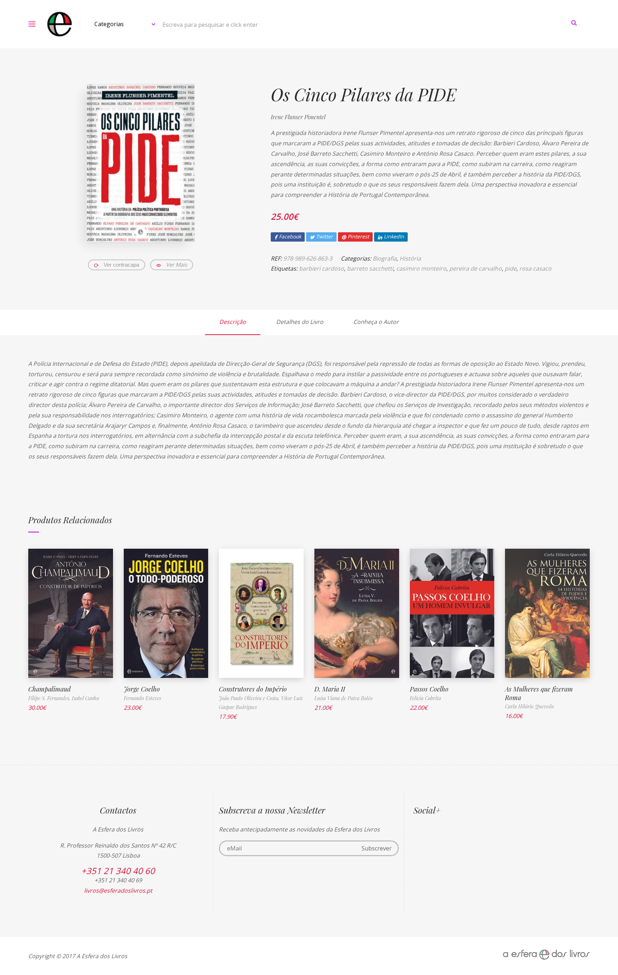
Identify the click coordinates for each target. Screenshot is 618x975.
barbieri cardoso (321, 268)
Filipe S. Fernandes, (50, 698)
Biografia (385, 258)
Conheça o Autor (376, 322)
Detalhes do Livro (299, 322)
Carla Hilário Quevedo (529, 706)
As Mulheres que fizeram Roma (539, 693)
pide (510, 268)
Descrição (232, 322)
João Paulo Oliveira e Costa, (250, 698)
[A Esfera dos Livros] (59, 24)
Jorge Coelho (142, 689)
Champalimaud (49, 689)
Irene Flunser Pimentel (298, 117)
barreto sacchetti (370, 268)
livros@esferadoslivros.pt (118, 890)
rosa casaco (535, 268)
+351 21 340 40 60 (118, 871)
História (410, 258)
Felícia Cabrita (425, 698)
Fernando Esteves (142, 698)
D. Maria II (329, 689)
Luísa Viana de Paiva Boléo (343, 698)
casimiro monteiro (421, 268)
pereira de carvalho (475, 268)
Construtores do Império (253, 689)
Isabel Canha (85, 698)
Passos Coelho (429, 689)
